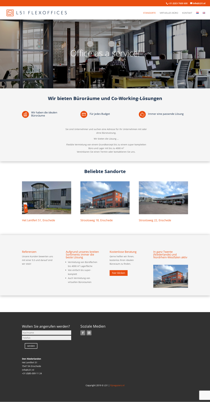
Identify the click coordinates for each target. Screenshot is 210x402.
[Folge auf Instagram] (89, 332)
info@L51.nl (28, 369)
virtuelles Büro (169, 13)
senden (31, 345)
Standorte (149, 13)
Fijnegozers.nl (117, 385)
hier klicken (118, 273)
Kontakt (187, 13)
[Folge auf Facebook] (82, 332)
